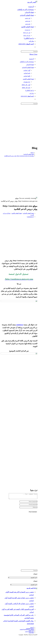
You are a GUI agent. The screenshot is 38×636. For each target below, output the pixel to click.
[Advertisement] (19, 125)
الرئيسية (31, 59)
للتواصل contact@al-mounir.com (27, 629)
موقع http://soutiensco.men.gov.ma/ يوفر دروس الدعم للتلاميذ (19, 155)
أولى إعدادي (26, 70)
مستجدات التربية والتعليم (27, 61)
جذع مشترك (27, 82)
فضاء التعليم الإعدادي (28, 67)
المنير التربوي (30, 588)
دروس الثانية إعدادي (29, 631)
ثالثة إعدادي (27, 76)
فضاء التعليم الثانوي (28, 79)
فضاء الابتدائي (30, 64)
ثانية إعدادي (27, 73)
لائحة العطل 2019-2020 (27, 96)
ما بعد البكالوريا (29, 90)
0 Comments (30, 216)
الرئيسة (32, 627)
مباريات (32, 93)
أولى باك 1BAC (26, 84)
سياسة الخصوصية (30, 628)
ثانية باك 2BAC (26, 87)
